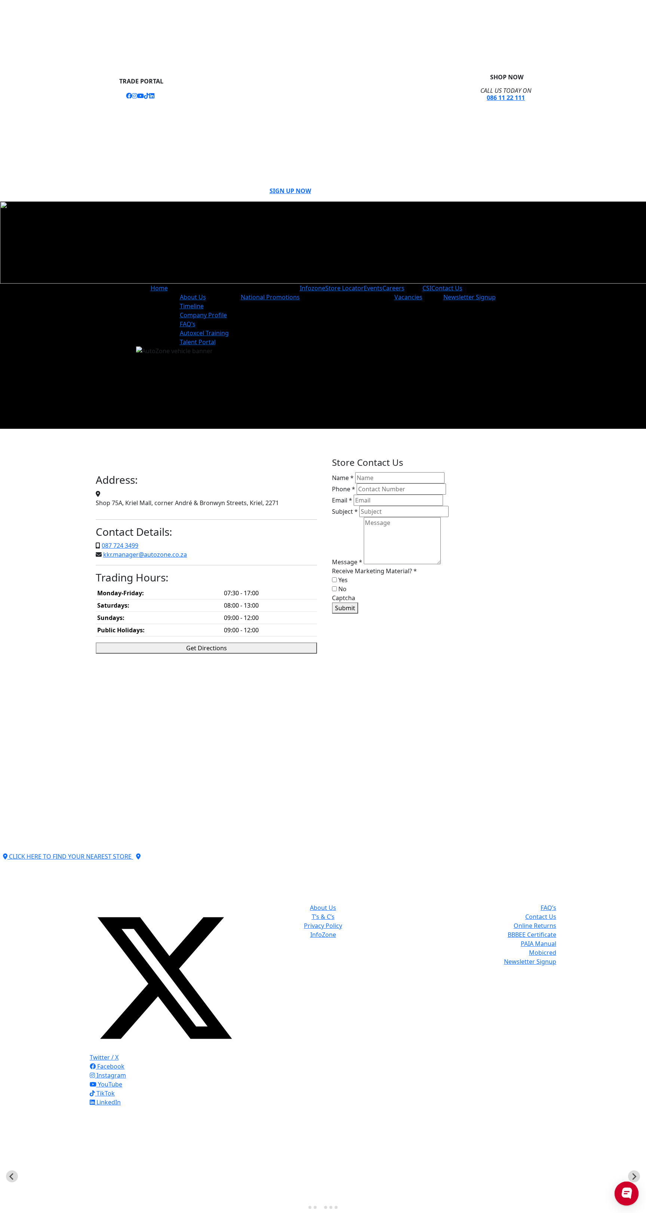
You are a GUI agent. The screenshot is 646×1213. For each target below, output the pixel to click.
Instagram (110, 1075)
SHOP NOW (506, 77)
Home (159, 288)
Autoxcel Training (204, 333)
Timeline (192, 306)
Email (342, 500)
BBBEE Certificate (532, 935)
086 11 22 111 (506, 98)
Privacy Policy (323, 926)
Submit (345, 608)
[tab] (309, 1207)
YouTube (109, 1084)
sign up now (290, 191)
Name (343, 478)
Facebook (110, 1066)
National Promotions (270, 297)
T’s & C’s (323, 917)
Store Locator (344, 288)
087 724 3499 (120, 545)
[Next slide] (634, 1176)
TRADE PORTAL (140, 81)
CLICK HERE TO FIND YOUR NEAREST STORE (70, 856)
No (342, 589)
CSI (426, 288)
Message (347, 562)
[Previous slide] (12, 1176)
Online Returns (535, 926)
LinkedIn (108, 1102)
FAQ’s (188, 324)
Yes (342, 580)
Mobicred (542, 952)
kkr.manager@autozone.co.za (145, 554)
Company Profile (203, 315)
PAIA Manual (538, 943)
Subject (345, 511)
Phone (343, 489)
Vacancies (408, 297)
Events (373, 288)
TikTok (105, 1093)
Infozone (312, 288)
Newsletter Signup (469, 297)
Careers (393, 288)
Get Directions (206, 648)
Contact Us (446, 288)
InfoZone (323, 935)
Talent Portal (198, 342)
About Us (193, 297)
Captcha (343, 598)
